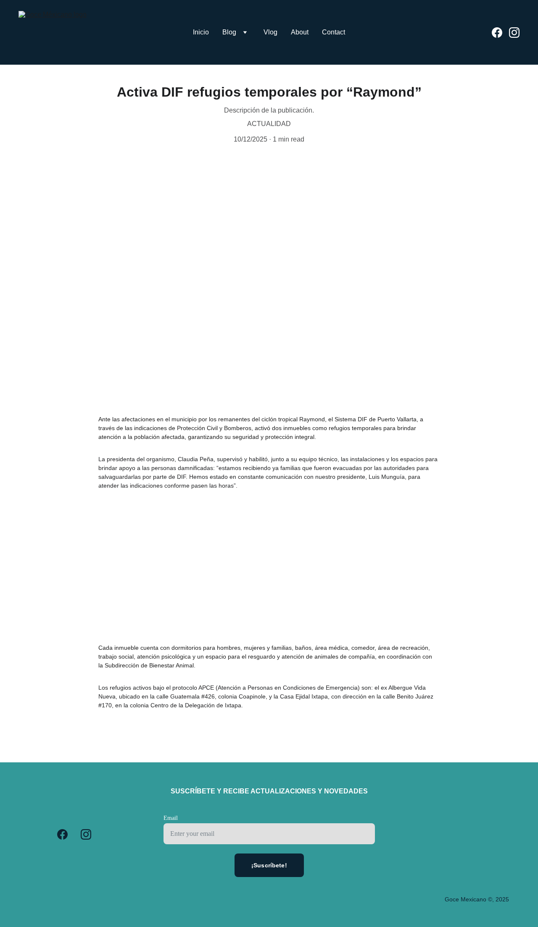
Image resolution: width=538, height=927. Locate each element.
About (300, 32)
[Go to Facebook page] (500, 32)
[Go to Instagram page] (514, 32)
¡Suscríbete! (269, 865)
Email (171, 818)
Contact (333, 32)
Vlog (270, 32)
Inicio (201, 32)
